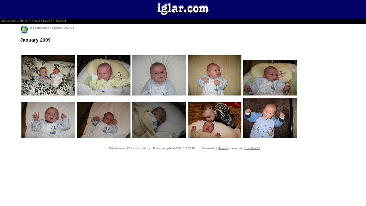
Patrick (47, 20)
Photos (35, 20)
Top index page (39, 27)
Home (24, 20)
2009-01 (60, 20)
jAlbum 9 (223, 148)
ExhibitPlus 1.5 (252, 148)
